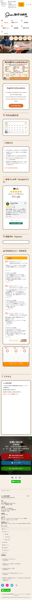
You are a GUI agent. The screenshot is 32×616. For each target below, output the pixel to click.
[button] (16, 456)
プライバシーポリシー (5, 490)
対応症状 (5, 542)
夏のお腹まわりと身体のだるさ (13, 150)
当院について (6, 531)
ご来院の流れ (7, 537)
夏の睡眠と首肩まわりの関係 (13, 156)
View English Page (16, 105)
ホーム (5, 528)
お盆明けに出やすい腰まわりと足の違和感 (16, 152)
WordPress (8, 597)
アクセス (5, 553)
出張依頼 (5, 547)
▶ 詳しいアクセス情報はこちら (10, 394)
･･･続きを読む (10, 280)
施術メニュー (6, 545)
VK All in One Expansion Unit (25, 597)
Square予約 (21, 4)
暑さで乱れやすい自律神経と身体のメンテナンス (13, 573)
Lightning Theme (16, 597)
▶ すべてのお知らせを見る (11, 168)
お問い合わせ (6, 550)
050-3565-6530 (12, 2)
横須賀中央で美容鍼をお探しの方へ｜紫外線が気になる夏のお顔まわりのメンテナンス (16, 163)
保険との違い (7, 539)
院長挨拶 (6, 534)
